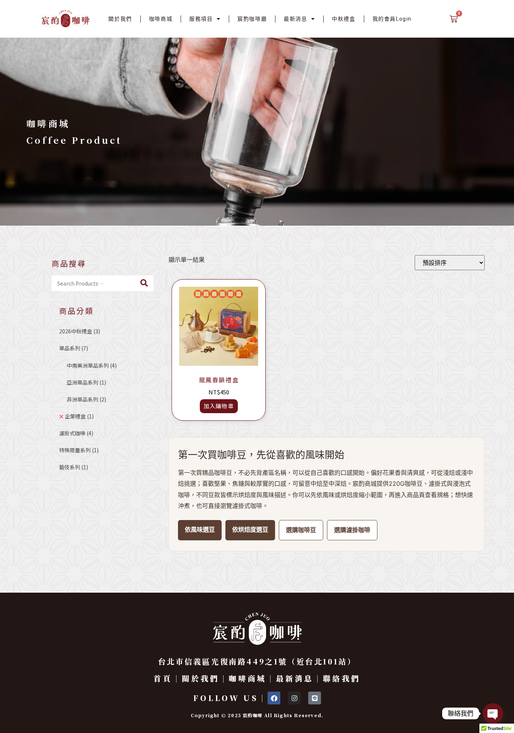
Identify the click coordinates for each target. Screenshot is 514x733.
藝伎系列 (73, 467)
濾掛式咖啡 (76, 433)
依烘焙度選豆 (250, 529)
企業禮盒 (79, 416)
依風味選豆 (200, 529)
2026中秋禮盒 (79, 331)
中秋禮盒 (343, 19)
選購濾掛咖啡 (352, 530)
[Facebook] (274, 698)
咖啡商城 (160, 19)
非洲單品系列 (86, 399)
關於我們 (120, 19)
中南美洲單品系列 (92, 365)
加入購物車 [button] (219, 406)
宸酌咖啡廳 (252, 19)
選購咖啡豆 (301, 530)
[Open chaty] (493, 713)
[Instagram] (294, 698)
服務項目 (201, 19)
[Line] (314, 698)
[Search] (144, 283)
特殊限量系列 (79, 450)
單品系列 (73, 348)
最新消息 (295, 19)
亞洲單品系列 (86, 382)
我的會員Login (392, 19)
